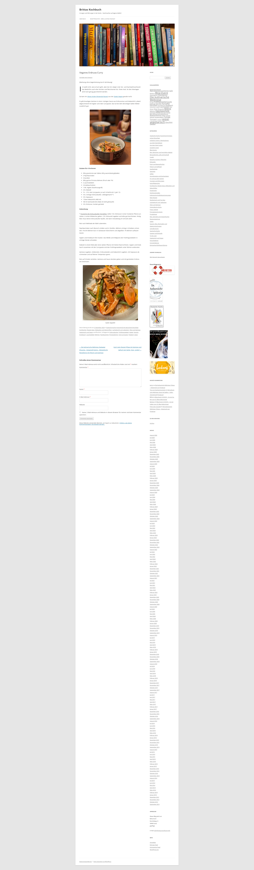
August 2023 (153, 521)
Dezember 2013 (154, 797)
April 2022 (153, 559)
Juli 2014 (152, 780)
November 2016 (154, 714)
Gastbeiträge (153, 169)
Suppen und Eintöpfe (156, 233)
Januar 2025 (153, 480)
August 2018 (153, 664)
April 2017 (153, 702)
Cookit (152, 157)
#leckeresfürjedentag (155, 89)
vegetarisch (157, 122)
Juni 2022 (152, 554)
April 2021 (153, 588)
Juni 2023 (152, 526)
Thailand (131, 335)
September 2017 (154, 690)
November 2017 (154, 685)
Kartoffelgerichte (155, 183)
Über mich (82, 19)
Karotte (136, 332)
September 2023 (154, 518)
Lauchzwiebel (90, 335)
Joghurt (152, 104)
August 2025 (153, 464)
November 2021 (154, 571)
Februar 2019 (154, 649)
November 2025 (154, 457)
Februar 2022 (154, 564)
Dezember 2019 (154, 626)
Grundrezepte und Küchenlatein (159, 176)
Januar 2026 (153, 452)
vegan (136, 335)
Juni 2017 (152, 697)
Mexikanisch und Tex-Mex (157, 200)
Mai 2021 (152, 585)
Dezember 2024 (154, 483)
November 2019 (154, 628)
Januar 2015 (153, 766)
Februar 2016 (154, 735)
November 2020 (154, 599)
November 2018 (154, 657)
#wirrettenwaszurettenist (159, 91)
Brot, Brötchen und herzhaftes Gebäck (161, 152)
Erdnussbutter (114, 332)
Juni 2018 (152, 669)
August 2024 (153, 492)
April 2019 (153, 645)
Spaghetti (167, 115)
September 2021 (154, 576)
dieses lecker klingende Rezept (97, 96)
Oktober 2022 (154, 545)
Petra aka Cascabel (155, 407)
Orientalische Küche (156, 207)
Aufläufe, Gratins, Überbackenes (159, 140)
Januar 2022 (153, 566)
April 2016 (153, 730)
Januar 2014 (153, 795)
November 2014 (154, 771)
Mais (171, 107)
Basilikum (152, 93)
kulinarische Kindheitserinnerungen (160, 195)
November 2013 (154, 800)
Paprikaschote (104, 335)
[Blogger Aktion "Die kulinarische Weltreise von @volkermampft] (156, 302)
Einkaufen (153, 162)
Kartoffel (166, 103)
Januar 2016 (153, 738)
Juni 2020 (152, 611)
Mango (151, 109)
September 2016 (154, 719)
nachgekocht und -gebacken (120, 330)
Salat (163, 115)
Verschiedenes (154, 240)
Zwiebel (152, 124)
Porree (168, 113)
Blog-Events (153, 150)
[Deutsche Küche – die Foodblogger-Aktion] (156, 327)
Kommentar (83, 367)
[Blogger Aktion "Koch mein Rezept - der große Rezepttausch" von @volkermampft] (159, 358)
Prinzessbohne (113, 335)
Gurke (169, 102)
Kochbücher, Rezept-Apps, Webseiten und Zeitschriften (95, 330)
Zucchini (168, 122)
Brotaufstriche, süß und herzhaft (159, 155)
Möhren (97, 335)
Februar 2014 (154, 792)
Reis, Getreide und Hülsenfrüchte (159, 114)
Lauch (158, 107)
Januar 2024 (153, 509)
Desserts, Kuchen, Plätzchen (158, 159)
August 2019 (153, 635)
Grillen (152, 174)
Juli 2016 (152, 723)
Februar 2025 (154, 478)
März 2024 (153, 504)
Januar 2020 (153, 623)
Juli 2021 (152, 580)
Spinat (152, 117)
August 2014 (153, 778)
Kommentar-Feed (155, 847)
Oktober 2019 (154, 630)
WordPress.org (154, 850)
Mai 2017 (152, 700)
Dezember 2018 (154, 654)
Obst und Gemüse (135, 330)
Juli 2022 (152, 552)
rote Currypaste (123, 335)
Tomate (167, 117)
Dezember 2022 (154, 540)
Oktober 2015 (154, 745)
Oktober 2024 (154, 488)
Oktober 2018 (154, 659)
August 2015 (153, 750)
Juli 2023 (152, 523)
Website (82, 405)
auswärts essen (154, 148)
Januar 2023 (153, 538)
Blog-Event (161, 93)
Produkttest (153, 214)
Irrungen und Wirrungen (157, 181)
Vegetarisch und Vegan (86, 332)
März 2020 (153, 619)
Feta (152, 102)
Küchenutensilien (155, 193)
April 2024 (153, 502)
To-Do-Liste (153, 236)
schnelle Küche (154, 229)
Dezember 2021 (154, 569)
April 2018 (153, 673)
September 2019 (154, 633)
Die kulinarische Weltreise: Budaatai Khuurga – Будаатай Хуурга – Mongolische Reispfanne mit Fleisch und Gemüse (93, 350)
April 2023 (153, 530)
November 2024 (154, 485)
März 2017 (153, 704)
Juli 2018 (152, 666)
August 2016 (153, 721)
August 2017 (153, 692)
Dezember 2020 (154, 597)
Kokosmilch (153, 107)
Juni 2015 (152, 754)
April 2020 (153, 616)
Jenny (151, 385)
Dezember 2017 (154, 683)
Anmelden (153, 842)
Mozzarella (161, 109)
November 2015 (154, 742)
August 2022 (153, 549)
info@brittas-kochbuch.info (162, 830)
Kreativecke (153, 190)
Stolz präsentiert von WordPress (102, 861)
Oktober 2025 (154, 459)
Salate (151, 221)
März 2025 (153, 476)
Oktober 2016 (154, 716)
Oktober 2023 (154, 516)
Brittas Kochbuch (90, 9)
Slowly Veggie (118, 96)
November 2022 (154, 542)
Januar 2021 (153, 595)
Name (82, 389)
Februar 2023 (154, 535)
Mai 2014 (152, 785)
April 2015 (153, 759)
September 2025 (154, 461)
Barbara (152, 402)
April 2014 (153, 788)
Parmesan (153, 113)
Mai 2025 (152, 471)
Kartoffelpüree (161, 105)
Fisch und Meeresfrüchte (157, 164)
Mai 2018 (152, 671)
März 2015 (153, 761)
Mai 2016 (152, 728)
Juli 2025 (152, 466)
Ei (150, 102)
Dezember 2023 (154, 511)
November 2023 (154, 514)
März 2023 (153, 533)
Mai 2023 (152, 528)
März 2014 (153, 790)
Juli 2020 (152, 609)
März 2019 (153, 647)
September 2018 (154, 661)
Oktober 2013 (154, 802)
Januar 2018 (153, 680)
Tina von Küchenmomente (157, 390)
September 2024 (154, 490)
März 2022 (153, 561)
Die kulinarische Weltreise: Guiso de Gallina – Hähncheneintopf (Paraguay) (162, 392)
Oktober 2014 (154, 773)
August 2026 (153, 435)
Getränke (152, 171)
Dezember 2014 (154, 769)
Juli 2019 (152, 638)
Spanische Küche (155, 231)
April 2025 (153, 473)
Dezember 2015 (154, 740)
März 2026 (153, 447)
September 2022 (154, 547)
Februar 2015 (154, 764)
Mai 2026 (152, 442)
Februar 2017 (154, 707)
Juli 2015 (152, 752)
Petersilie (163, 113)
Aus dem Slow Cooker (156, 145)
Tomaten (153, 119)
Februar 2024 (154, 507)
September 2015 (154, 747)
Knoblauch (82, 335)
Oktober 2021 (154, 573)
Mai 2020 (152, 614)
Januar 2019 (153, 652)
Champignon (153, 95)
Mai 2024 (152, 499)
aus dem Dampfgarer (156, 143)
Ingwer (131, 332)
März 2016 (153, 733)
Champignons (162, 95)
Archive (152, 423)
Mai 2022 (152, 557)
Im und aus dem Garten (157, 179)
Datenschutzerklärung (85, 861)
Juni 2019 (152, 640)
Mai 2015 (152, 757)
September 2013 (154, 804)
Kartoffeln (153, 105)
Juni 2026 (152, 440)
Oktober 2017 (154, 688)
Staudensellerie (159, 117)
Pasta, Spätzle (154, 209)
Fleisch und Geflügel (156, 167)
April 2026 (153, 445)
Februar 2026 (154, 449)
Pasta (158, 112)
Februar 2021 (154, 592)
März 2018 (153, 676)
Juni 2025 (152, 468)
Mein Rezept (153, 198)
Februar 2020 (154, 621)
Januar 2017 (153, 709)
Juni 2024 (152, 497)
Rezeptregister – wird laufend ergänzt (102, 19)
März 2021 (153, 590)
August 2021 (153, 578)
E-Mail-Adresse (85, 397)
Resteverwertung (155, 115)
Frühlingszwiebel (124, 332)
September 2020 (154, 604)
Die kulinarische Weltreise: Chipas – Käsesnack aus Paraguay (161, 409)
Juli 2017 (152, 695)
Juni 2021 (152, 583)
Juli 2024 (152, 495)
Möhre (167, 108)
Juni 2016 (152, 726)
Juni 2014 (152, 783)
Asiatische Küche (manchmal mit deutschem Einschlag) (122, 327)
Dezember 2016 (154, 711)
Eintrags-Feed (154, 845)
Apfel (171, 91)
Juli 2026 (152, 438)
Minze (155, 109)
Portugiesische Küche (156, 212)
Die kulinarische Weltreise (159, 98)
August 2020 (153, 607)
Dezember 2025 (154, 454)
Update (159, 120)
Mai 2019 (152, 642)
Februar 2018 (154, 678)
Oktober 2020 (154, 602)
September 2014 (154, 776)
